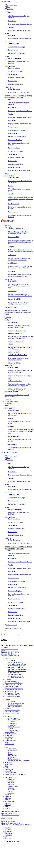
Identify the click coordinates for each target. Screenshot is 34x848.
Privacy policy (12, 750)
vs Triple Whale (13, 786)
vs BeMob (11, 782)
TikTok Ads (11, 721)
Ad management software (16, 677)
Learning (7, 95)
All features (11, 660)
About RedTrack (9, 408)
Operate (14, 95)
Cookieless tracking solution (16, 666)
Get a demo (4, 452)
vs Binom (11, 784)
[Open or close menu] (1, 633)
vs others (11, 793)
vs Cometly (11, 789)
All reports (11, 701)
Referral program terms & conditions (19, 760)
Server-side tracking (14, 672)
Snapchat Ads (12, 723)
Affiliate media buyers (11, 401)
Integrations (8, 319)
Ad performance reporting (16, 703)
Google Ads (11, 725)
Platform (7, 225)
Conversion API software (15, 667)
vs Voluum (11, 779)
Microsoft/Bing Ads (14, 727)
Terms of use (12, 749)
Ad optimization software (15, 676)
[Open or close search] (5, 630)
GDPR (10, 754)
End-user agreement (14, 759)
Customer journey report (15, 706)
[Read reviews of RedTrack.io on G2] (17, 823)
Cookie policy (12, 755)
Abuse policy (12, 757)
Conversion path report (15, 705)
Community (21, 95)
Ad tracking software (14, 662)
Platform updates (10, 97)
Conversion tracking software (17, 664)
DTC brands (8, 403)
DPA (9, 752)
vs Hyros (11, 788)
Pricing (7, 405)
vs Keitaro (11, 781)
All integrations (12, 718)
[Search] (19, 635)
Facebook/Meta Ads (14, 720)
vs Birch (10, 791)
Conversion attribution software (17, 669)
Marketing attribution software (17, 671)
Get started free (12, 452)
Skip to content (5, 1)
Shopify (10, 728)
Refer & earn (20, 97)
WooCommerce (13, 730)
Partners (28, 95)
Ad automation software (15, 674)
